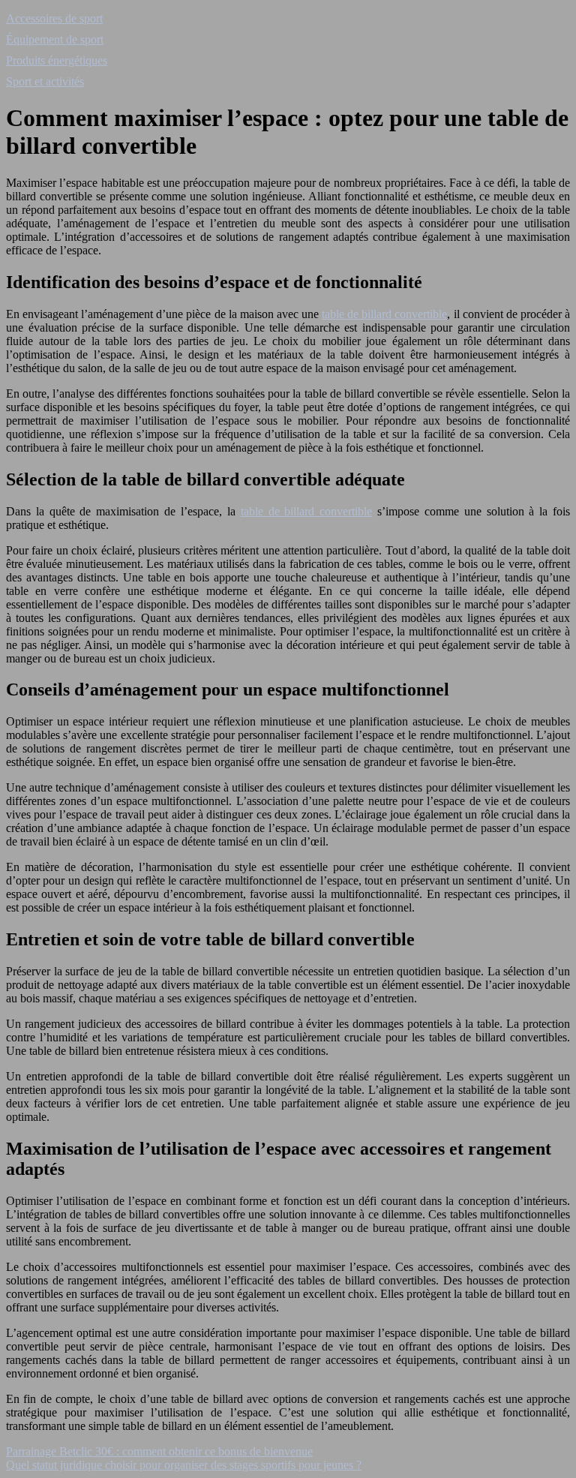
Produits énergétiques (56, 60)
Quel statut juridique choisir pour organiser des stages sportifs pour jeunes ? (184, 1464)
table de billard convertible (384, 314)
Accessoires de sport (54, 18)
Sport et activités (45, 81)
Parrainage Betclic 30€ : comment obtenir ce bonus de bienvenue (159, 1451)
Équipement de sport (55, 39)
